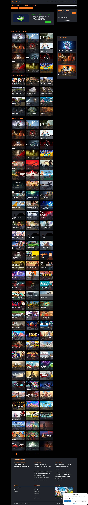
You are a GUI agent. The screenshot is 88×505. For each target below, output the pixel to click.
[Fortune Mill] (18, 405)
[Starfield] (32, 101)
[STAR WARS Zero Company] (32, 57)
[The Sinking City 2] (18, 37)
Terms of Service (62, 503)
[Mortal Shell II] (46, 57)
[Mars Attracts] (46, 305)
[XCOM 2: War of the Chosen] (18, 385)
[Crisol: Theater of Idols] (32, 47)
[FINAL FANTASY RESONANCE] (18, 415)
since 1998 (74, 12)
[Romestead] (46, 395)
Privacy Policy (56, 503)
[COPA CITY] (32, 365)
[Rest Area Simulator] (18, 425)
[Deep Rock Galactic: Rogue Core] (32, 435)
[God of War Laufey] (18, 395)
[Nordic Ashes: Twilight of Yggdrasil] (46, 335)
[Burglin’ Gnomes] (32, 395)
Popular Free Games (37, 498)
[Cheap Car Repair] (18, 445)
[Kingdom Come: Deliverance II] (46, 91)
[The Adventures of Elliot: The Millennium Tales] (46, 47)
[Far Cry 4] (46, 101)
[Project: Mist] (32, 295)
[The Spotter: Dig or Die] (32, 265)
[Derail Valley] (46, 435)
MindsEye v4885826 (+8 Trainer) (39, 475)
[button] (86, 494)
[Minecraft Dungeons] (32, 355)
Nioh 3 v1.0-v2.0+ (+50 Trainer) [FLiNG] (62, 498)
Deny (75, 501)
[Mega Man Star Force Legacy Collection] (32, 385)
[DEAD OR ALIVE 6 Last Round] (18, 245)
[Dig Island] (32, 305)
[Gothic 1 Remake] (46, 445)
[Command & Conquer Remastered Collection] (32, 285)
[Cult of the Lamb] (32, 174)
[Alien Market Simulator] (46, 325)
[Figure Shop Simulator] (18, 355)
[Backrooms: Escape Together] (18, 265)
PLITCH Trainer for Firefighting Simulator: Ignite (42, 473)
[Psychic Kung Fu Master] (46, 164)
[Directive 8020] (18, 285)
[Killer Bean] (32, 325)
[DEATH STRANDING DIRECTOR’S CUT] (32, 375)
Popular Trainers (37, 489)
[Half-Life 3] (32, 275)
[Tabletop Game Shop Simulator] (32, 345)
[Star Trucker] (46, 235)
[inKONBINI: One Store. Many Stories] (46, 315)
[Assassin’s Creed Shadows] (46, 81)
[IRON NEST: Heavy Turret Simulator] (32, 164)
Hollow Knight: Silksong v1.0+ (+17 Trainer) (41, 468)
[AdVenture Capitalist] (32, 415)
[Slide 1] (62, 499)
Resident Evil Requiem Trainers (19, 468)
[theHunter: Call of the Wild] (32, 111)
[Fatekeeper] (46, 425)
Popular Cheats (36, 493)
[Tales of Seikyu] (46, 285)
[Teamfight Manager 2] (46, 415)
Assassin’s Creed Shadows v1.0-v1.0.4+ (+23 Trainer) (63, 464)
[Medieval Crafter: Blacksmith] (18, 47)
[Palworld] (18, 101)
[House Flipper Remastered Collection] (18, 435)
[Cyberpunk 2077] (32, 81)
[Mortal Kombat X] (18, 111)
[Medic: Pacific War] (18, 325)
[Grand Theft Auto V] (18, 81)
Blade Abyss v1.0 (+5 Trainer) (59, 480)
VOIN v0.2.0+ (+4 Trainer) (59, 478)
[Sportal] (46, 275)
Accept (68, 501)
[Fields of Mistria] (46, 174)
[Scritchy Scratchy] (46, 67)
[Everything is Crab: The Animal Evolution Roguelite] (18, 295)
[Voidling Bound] (46, 365)
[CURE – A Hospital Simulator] (46, 265)
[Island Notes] (46, 37)
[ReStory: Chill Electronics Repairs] (18, 164)
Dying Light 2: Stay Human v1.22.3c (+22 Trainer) (62, 466)
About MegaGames (17, 487)
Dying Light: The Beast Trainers (19, 464)
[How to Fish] (32, 37)
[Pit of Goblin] (18, 174)
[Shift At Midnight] (18, 225)
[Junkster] (46, 255)
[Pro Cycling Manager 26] (32, 255)
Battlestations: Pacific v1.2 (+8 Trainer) (40, 480)
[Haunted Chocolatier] (32, 335)
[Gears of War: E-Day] (18, 345)
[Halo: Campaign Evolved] (46, 225)
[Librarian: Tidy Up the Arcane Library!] (18, 57)
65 (31, 453)
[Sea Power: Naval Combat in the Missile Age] (46, 355)
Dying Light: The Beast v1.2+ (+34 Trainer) (41, 469)
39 (27, 453)
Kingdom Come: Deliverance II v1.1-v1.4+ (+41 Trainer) (43, 471)
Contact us (16, 489)
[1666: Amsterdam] (18, 67)
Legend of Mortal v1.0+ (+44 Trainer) (40, 464)
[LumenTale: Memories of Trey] (32, 425)
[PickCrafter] (18, 315)
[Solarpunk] (46, 405)
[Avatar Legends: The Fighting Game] (32, 225)
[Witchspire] (32, 405)
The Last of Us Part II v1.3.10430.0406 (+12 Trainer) (63, 474)
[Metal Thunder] (46, 295)
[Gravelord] (46, 385)
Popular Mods (36, 491)
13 (23, 453)
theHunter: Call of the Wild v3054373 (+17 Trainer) (42, 466)
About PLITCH (48, 21)
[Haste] (32, 315)
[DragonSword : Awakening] (18, 235)
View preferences (83, 501)
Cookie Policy (75, 503)
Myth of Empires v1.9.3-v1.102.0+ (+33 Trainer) (62, 472)
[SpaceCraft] (18, 375)
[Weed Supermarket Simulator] (32, 245)
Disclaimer (16, 491)
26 (25, 453)
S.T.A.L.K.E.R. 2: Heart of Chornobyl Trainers (21, 466)
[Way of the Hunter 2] (18, 365)
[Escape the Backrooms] (32, 67)
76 (35, 453)
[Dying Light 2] (46, 111)
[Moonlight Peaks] (18, 275)
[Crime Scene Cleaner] (46, 375)
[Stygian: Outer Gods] (32, 445)
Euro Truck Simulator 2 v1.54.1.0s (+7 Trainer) (62, 476)
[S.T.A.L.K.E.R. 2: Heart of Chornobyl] (32, 91)
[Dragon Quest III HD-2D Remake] (32, 235)
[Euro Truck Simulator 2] (18, 91)
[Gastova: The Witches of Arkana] (18, 335)
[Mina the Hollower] (18, 305)
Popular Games (36, 487)
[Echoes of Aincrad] (46, 245)
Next (38, 453)
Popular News (36, 495)
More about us (67, 20)
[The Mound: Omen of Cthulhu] (18, 255)
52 (29, 453)
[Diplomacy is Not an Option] (46, 345)
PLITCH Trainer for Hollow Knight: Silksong (41, 477)
